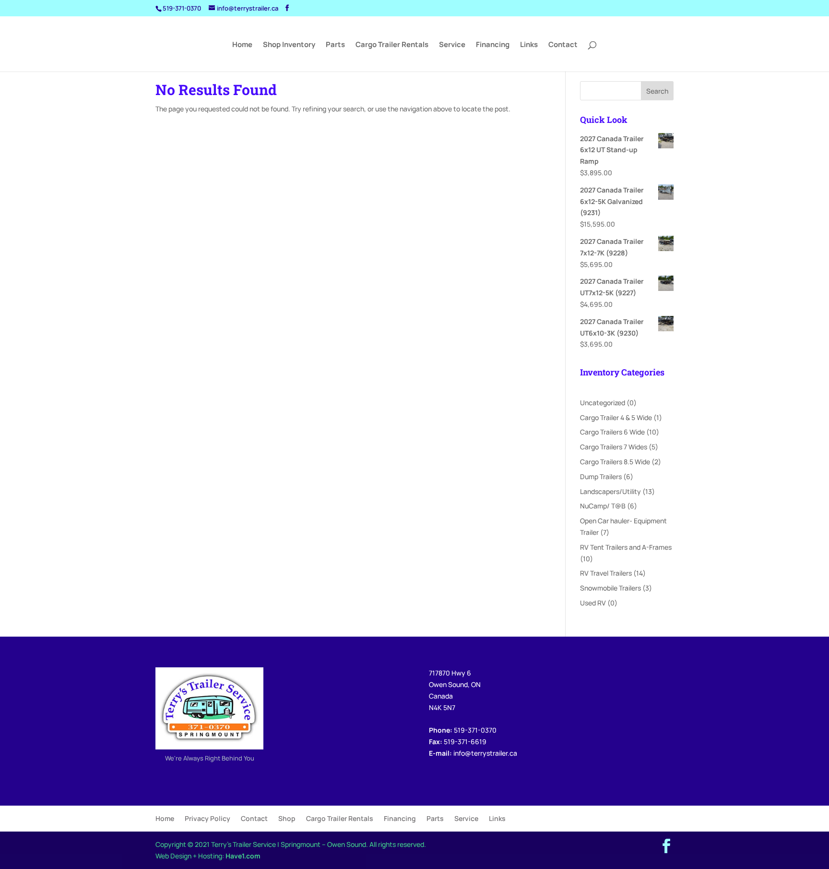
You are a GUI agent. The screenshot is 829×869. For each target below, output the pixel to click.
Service (452, 45)
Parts (335, 45)
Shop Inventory (289, 45)
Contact (563, 45)
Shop (287, 818)
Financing (492, 45)
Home (242, 45)
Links (529, 45)
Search (657, 91)
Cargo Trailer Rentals (391, 45)
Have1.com (243, 855)
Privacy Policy (207, 818)
